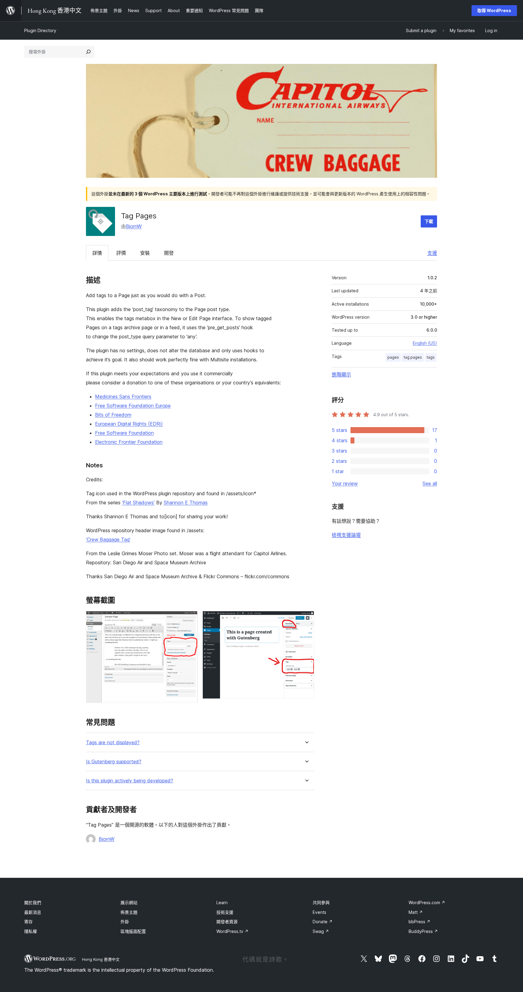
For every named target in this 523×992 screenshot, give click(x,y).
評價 (121, 253)
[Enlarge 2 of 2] (306, 619)
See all (430, 483)
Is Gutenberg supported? (113, 762)
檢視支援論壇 (346, 535)
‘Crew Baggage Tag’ (108, 539)
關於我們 (32, 902)
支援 (432, 253)
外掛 (124, 921)
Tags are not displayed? (113, 742)
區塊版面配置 (133, 931)
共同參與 (321, 902)
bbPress (419, 921)
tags (431, 357)
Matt (416, 912)
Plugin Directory (40, 30)
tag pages (413, 357)
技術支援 (224, 912)
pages (393, 357)
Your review (345, 483)
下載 (429, 221)
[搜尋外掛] (88, 52)
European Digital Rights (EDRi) (129, 424)
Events (319, 912)
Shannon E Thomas (186, 502)
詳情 (97, 253)
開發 (169, 253)
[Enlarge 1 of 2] (189, 619)
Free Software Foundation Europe (133, 406)
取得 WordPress (494, 10)
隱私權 (30, 931)
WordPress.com (427, 902)
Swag (321, 931)
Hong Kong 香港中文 (101, 959)
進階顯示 (341, 374)
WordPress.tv (232, 931)
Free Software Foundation (124, 433)
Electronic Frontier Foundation (129, 442)
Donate (323, 921)
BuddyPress (423, 931)
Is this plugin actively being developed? (129, 781)
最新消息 (32, 912)
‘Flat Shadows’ (138, 502)
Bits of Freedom (113, 415)
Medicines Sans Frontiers (123, 396)
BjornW (134, 226)
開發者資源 (227, 921)
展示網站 (128, 902)
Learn (222, 902)
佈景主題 (128, 912)
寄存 (28, 921)
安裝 (145, 253)
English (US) (425, 343)
